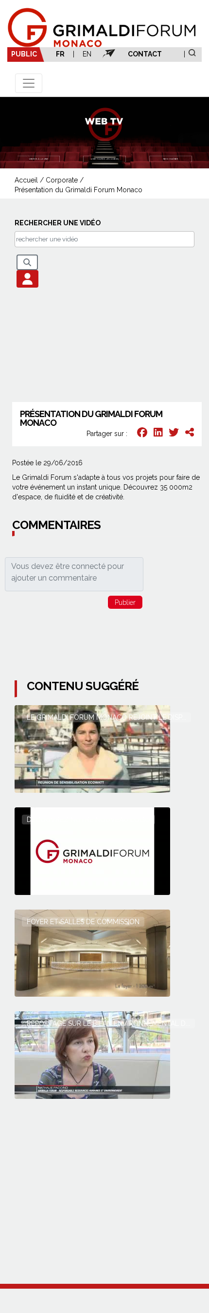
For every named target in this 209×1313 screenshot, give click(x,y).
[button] (27, 279)
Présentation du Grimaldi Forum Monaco (78, 190)
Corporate (62, 180)
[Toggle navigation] (28, 83)
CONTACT (145, 54)
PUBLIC (24, 54)
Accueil (26, 180)
